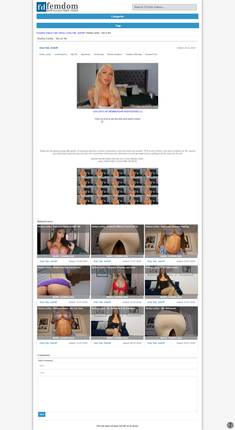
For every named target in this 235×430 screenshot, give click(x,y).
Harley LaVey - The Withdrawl (161, 308)
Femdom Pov (151, 54)
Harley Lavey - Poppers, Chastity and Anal (113, 267)
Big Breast (85, 54)
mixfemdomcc (61, 54)
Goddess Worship (134, 54)
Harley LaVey (45, 54)
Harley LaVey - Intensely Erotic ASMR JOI (59, 226)
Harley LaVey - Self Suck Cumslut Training (167, 226)
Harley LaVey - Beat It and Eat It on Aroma (59, 267)
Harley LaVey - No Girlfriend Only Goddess (113, 308)
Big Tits (74, 54)
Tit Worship (99, 54)
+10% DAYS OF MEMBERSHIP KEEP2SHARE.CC (117, 111)
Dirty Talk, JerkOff (75, 33)
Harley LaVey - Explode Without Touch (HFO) (115, 226)
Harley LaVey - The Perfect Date (162, 267)
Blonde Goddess (114, 54)
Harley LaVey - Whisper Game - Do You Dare (60, 308)
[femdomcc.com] (58, 7)
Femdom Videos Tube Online (51, 33)
